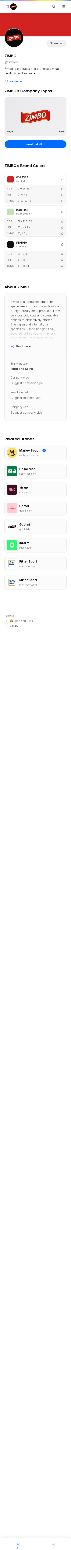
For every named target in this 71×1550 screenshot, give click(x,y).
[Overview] (18, 1544)
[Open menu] (63, 6)
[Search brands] (53, 6)
